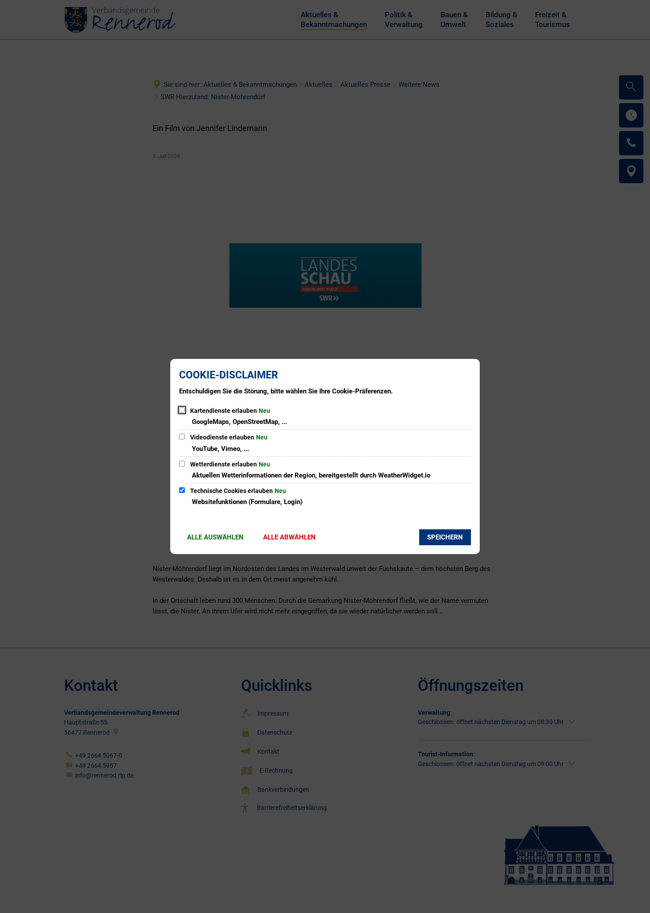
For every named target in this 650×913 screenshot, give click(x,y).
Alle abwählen (289, 537)
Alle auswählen (215, 537)
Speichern (445, 537)
